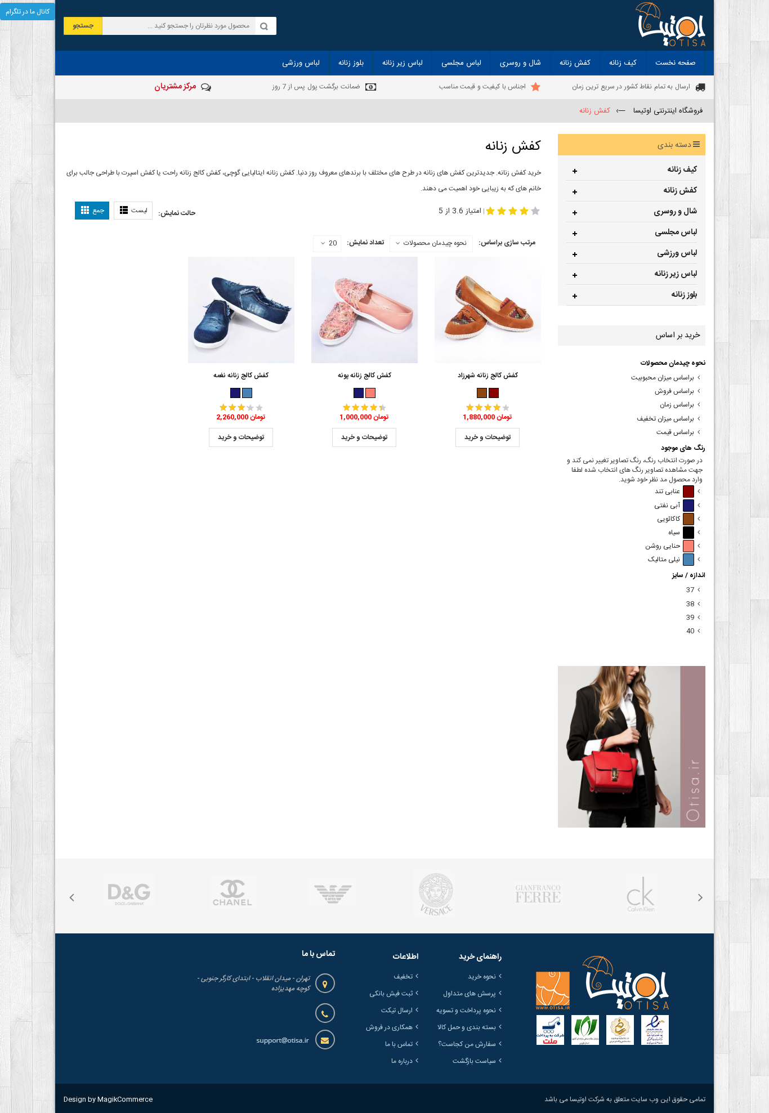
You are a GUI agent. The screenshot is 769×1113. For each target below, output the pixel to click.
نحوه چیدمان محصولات (435, 243)
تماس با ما (399, 1044)
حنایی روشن (662, 546)
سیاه (674, 533)
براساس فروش (674, 391)
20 (333, 244)
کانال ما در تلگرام (28, 11)
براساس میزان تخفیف (665, 419)
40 (690, 631)
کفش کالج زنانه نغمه (241, 375)
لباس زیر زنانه (676, 274)
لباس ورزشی (677, 253)
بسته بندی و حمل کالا (466, 1027)
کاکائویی (668, 519)
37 (690, 590)
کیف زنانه (682, 170)
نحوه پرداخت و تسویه (466, 1010)
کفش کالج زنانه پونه (364, 375)
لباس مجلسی (676, 232)
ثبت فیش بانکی (391, 993)
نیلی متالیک (664, 560)
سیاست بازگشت (474, 1061)
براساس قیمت (675, 432)
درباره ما (402, 1061)
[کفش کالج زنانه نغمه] (241, 310)
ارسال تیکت (397, 1010)
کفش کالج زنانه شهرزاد (488, 375)
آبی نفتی (667, 506)
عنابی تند (667, 492)
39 (690, 618)
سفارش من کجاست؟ (467, 1044)
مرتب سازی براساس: (507, 242)
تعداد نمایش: (365, 242)
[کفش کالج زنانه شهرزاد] (488, 310)
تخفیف (403, 976)
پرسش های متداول (469, 993)
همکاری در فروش (389, 1027)
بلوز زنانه (684, 295)
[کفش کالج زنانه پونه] (364, 310)
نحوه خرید (482, 976)
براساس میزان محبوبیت (662, 378)
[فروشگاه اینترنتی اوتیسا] (670, 25)
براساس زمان (677, 405)
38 (690, 604)
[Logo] (602, 983)
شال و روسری (675, 211)
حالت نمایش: (176, 213)
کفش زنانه (680, 191)
